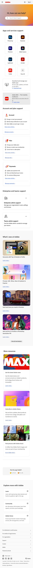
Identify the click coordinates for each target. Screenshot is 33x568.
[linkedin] (11, 558)
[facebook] (3, 558)
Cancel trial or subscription (13, 149)
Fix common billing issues (13, 175)
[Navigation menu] (2, 2)
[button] (25, 2)
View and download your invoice (15, 173)
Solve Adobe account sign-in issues (15, 124)
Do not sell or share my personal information (19, 563)
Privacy (21, 561)
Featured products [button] (6, 550)
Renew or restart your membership (15, 147)
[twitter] (8, 558)
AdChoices (10, 565)
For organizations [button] (6, 537)
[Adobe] (8, 2)
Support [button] (4, 540)
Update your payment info (13, 170)
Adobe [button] (3, 547)
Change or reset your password (14, 119)
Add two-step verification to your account (17, 121)
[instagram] (6, 558)
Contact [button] (4, 544)
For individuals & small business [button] (9, 530)
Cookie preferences (6, 563)
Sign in (29, 2)
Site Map (4, 565)
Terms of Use (26, 561)
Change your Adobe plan (13, 145)
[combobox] (16, 18)
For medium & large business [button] (9, 533)
